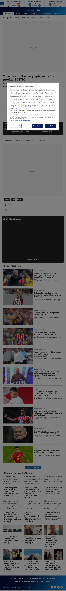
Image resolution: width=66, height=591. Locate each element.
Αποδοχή (50, 126)
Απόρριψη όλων (37, 126)
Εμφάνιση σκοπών (16, 126)
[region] (33, 106)
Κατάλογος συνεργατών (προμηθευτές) (20, 120)
